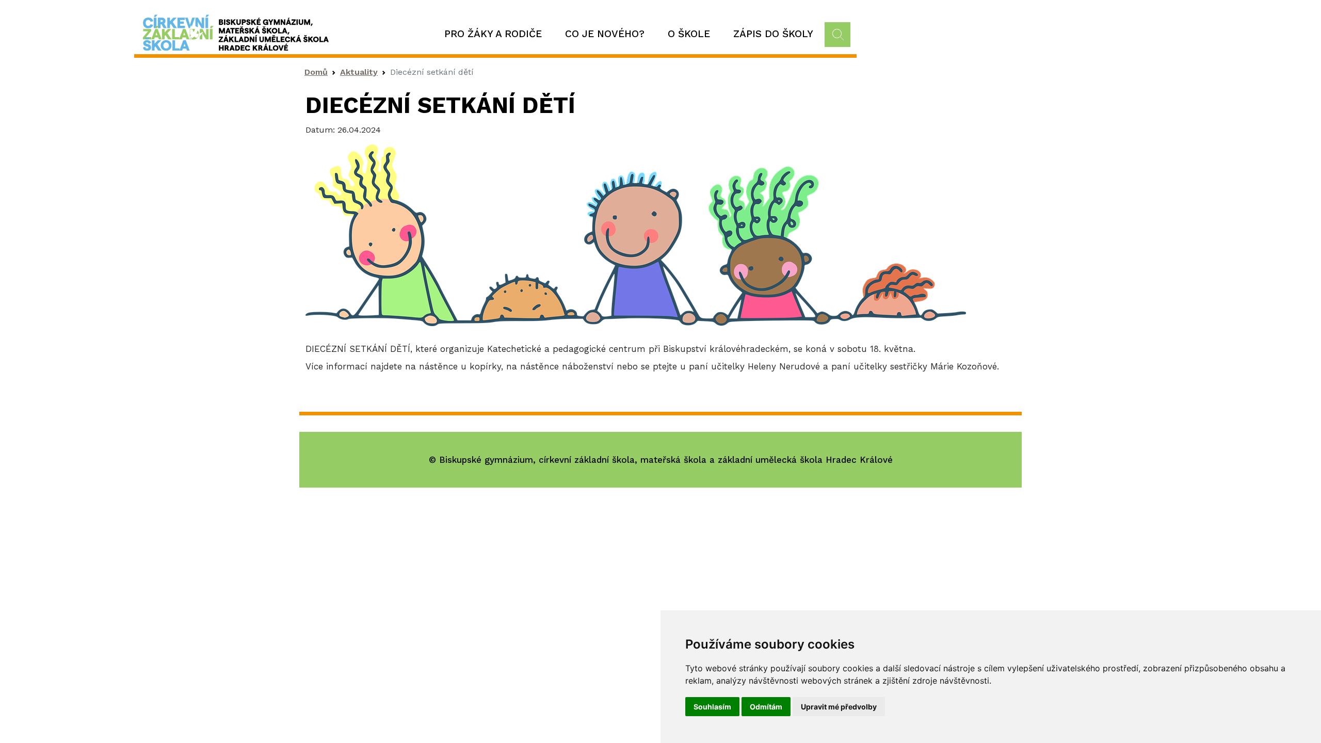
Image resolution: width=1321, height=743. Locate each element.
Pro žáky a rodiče (493, 34)
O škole (689, 34)
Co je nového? (605, 34)
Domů (316, 72)
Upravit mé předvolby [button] (839, 706)
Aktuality (359, 72)
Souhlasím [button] (712, 706)
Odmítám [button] (766, 706)
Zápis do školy (773, 34)
